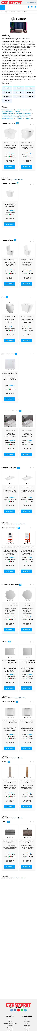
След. (16, 179)
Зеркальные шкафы (8, 118)
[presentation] (30, 124)
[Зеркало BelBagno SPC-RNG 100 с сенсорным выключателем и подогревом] (10, 595)
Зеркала (24, 116)
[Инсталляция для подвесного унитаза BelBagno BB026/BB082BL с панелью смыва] (27, 538)
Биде (17, 111)
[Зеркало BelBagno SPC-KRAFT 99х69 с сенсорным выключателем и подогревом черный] (27, 652)
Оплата (27, 1023)
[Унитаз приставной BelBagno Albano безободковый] (10, 193)
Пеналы (20, 118)
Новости (27, 1027)
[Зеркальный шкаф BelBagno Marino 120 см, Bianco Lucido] (10, 712)
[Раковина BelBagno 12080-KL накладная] (27, 478)
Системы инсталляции (26, 115)
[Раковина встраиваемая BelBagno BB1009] (27, 421)
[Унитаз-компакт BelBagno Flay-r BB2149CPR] (27, 250)
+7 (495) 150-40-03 (30, 2)
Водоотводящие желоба (10, 116)
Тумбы (29, 118)
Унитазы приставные (24, 110)
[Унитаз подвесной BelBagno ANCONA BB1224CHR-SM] (10, 133)
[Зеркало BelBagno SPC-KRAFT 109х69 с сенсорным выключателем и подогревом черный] (10, 652)
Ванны (10, 1019)
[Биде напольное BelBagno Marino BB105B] (10, 307)
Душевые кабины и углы (10, 1023)
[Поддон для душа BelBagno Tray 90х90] (10, 364)
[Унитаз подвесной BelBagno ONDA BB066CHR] (27, 133)
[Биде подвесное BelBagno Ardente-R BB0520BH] (27, 307)
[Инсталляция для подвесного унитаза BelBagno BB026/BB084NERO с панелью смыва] (10, 538)
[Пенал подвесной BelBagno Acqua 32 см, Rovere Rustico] (27, 772)
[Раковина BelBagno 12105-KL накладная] (10, 478)
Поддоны (10, 1027)
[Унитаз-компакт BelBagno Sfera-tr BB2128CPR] (10, 250)
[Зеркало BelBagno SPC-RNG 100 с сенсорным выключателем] (27, 595)
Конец (21, 179)
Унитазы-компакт (8, 111)
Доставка (27, 1021)
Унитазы (9, 1021)
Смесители (10, 1025)
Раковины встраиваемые (24, 113)
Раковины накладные (9, 115)
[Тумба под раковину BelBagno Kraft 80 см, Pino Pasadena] (27, 832)
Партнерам (27, 1025)
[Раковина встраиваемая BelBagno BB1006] (10, 421)
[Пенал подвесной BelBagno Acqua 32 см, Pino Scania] (10, 772)
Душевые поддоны (8, 113)
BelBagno (12, 153)
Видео (27, 1030)
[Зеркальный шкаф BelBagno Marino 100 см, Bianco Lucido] (27, 712)
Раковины (10, 1030)
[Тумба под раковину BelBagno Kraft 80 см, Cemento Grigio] (10, 832)
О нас (27, 1019)
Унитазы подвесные (9, 110)
